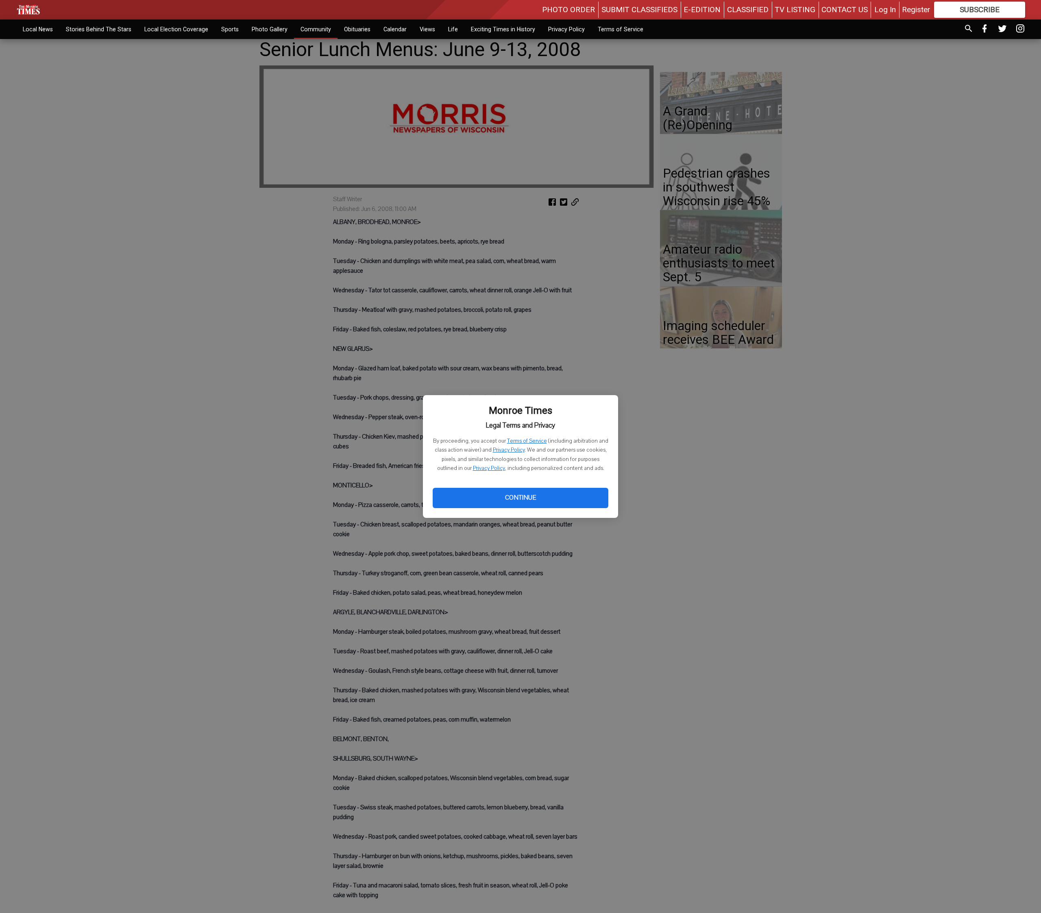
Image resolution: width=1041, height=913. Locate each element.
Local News (38, 29)
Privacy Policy (509, 450)
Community (316, 29)
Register (916, 9)
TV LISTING (795, 9)
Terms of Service (527, 441)
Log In (885, 9)
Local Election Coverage (176, 29)
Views (427, 29)
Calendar (395, 29)
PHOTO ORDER (568, 9)
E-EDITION (702, 9)
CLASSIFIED (748, 9)
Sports (230, 29)
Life (453, 29)
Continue (520, 497)
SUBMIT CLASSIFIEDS (639, 9)
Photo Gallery (269, 29)
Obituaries (357, 29)
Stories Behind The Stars (98, 29)
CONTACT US (844, 9)
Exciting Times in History (503, 29)
